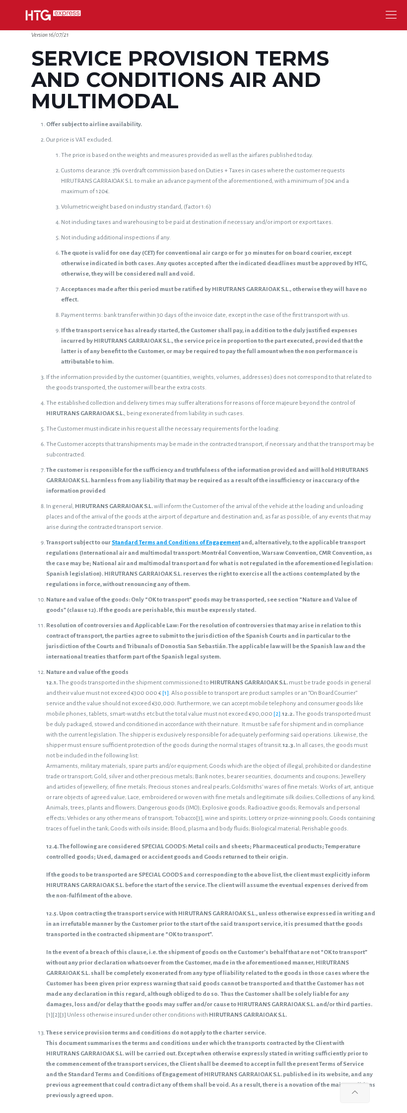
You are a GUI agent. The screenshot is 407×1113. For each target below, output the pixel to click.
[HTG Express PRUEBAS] (53, 15)
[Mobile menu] (391, 14)
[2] (276, 714)
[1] (165, 693)
